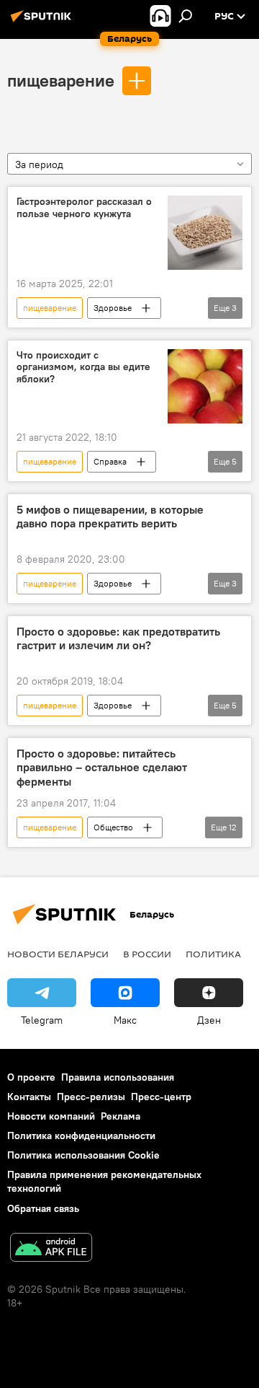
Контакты (29, 1096)
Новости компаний (51, 1116)
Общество (113, 827)
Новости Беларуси (58, 953)
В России (147, 953)
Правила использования (117, 1077)
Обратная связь (43, 1208)
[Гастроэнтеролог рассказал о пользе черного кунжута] (205, 233)
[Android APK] (51, 1249)
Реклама (120, 1116)
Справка (110, 461)
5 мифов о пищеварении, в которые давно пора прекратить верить (110, 516)
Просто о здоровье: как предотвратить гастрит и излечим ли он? (118, 638)
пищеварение (60, 80)
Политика (213, 953)
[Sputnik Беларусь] (43, 21)
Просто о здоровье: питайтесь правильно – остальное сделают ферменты (102, 767)
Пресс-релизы (91, 1096)
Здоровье (113, 307)
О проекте (31, 1077)
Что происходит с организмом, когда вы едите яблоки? (83, 367)
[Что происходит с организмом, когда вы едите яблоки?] (205, 386)
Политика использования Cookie (83, 1154)
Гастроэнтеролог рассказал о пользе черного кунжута (84, 208)
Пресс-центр (161, 1096)
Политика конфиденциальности (81, 1135)
